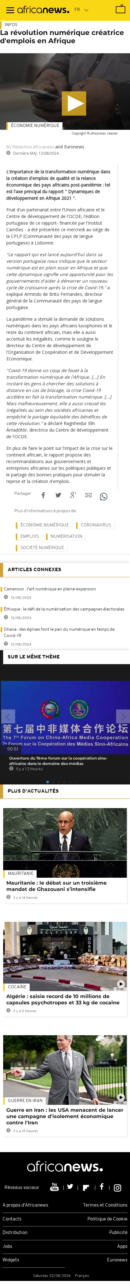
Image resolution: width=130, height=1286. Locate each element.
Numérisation (66, 536)
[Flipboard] (86, 1188)
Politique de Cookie (107, 1219)
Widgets (11, 1260)
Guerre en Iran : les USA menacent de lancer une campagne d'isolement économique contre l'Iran (64, 1116)
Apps (122, 1246)
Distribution (15, 1233)
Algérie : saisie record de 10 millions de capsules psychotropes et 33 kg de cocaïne (63, 999)
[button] (74, 103)
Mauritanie (20, 873)
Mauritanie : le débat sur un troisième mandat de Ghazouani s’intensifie (56, 886)
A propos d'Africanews (25, 1205)
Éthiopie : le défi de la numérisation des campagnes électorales (64, 609)
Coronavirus (96, 525)
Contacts (12, 1219)
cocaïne (17, 987)
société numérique (42, 548)
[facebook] (102, 1188)
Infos (11, 25)
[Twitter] (71, 1188)
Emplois (30, 536)
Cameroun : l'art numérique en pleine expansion (50, 589)
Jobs (7, 1246)
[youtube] (55, 1188)
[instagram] (117, 1188)
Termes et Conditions (105, 1205)
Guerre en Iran (25, 1101)
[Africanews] (43, 10)
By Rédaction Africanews (30, 147)
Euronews (117, 1260)
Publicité (118, 1233)
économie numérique (35, 125)
